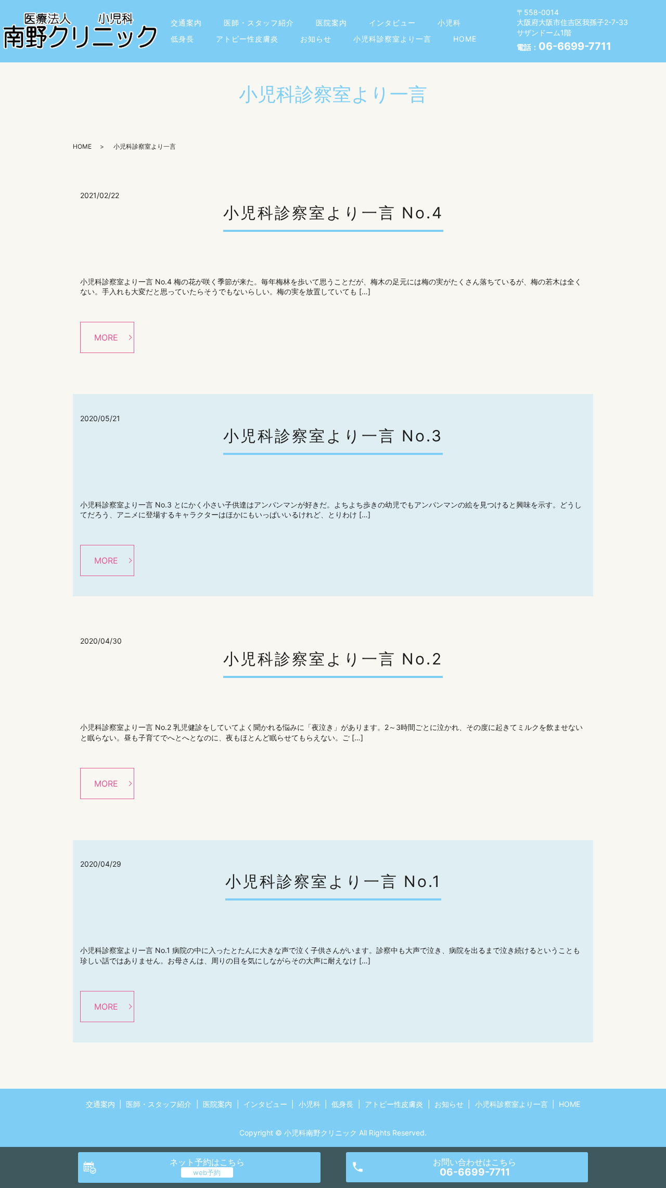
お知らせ (315, 38)
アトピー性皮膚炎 (247, 38)
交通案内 (186, 22)
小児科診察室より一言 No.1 (333, 881)
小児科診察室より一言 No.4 (333, 212)
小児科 (449, 22)
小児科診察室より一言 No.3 (333, 435)
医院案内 (331, 22)
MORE (106, 337)
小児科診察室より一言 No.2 (333, 658)
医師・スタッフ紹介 (259, 22)
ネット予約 (207, 1162)
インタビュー (392, 22)
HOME (465, 38)
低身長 (182, 38)
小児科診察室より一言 (392, 38)
